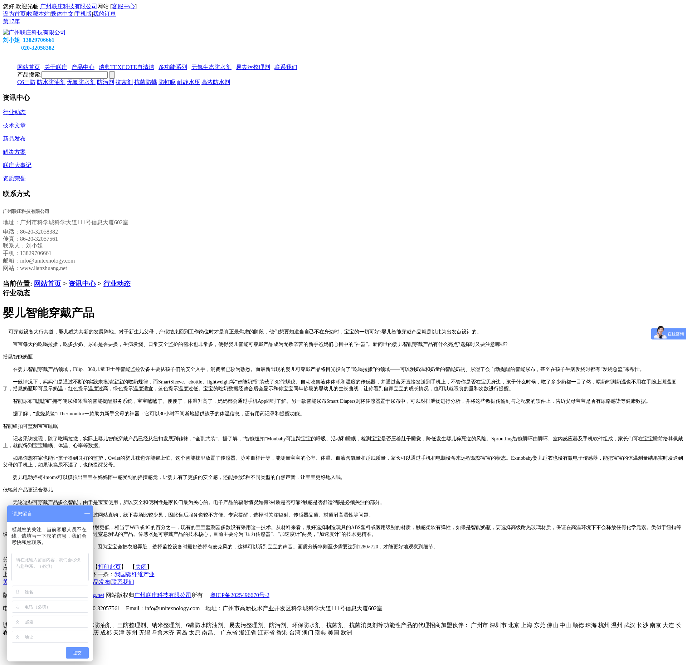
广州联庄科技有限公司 (68, 6)
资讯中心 (82, 283)
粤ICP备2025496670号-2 (239, 595)
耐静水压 (188, 82)
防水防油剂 (51, 82)
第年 (11, 21)
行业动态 (117, 283)
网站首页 (47, 283)
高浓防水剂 (215, 82)
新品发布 (98, 582)
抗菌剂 (124, 82)
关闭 (141, 567)
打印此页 (109, 567)
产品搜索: (29, 75)
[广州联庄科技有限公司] (34, 32)
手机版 (83, 14)
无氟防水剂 (81, 82)
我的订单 (104, 14)
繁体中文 (62, 14)
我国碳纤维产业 (134, 574)
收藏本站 (38, 14)
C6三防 (26, 82)
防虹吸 (167, 82)
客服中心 (123, 6)
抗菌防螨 (145, 82)
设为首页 (14, 14)
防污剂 (105, 82)
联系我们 (122, 582)
